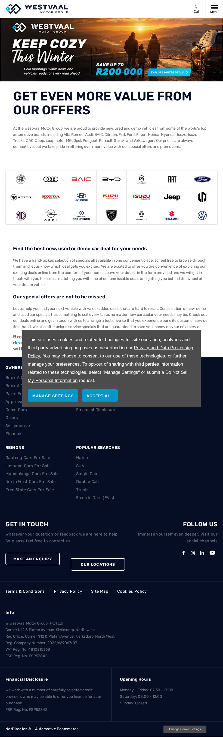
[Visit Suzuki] (172, 215)
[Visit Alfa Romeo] (21, 179)
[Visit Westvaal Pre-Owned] (81, 215)
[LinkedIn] (202, 553)
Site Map (99, 591)
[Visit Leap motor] (202, 197)
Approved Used (20, 401)
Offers (11, 417)
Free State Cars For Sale (29, 489)
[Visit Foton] (21, 197)
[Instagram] (193, 553)
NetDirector (16, 729)
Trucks (82, 489)
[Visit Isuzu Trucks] (142, 197)
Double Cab (87, 481)
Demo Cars (16, 409)
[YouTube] (212, 554)
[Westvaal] (36, 9)
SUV (80, 465)
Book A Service (20, 377)
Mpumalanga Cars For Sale (31, 473)
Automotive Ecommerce (57, 729)
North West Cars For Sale (30, 481)
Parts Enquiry (19, 393)
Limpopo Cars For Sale (28, 465)
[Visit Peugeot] (111, 215)
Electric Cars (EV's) (95, 497)
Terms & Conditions (25, 591)
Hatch (82, 457)
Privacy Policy (68, 591)
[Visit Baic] (81, 179)
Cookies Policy (132, 591)
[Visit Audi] (51, 179)
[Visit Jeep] (172, 197)
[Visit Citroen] (142, 179)
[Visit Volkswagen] (202, 215)
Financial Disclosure (96, 409)
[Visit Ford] (202, 179)
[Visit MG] (21, 215)
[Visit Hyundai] (81, 197)
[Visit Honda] (51, 197)
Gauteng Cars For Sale (27, 457)
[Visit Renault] (142, 215)
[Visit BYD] (111, 179)
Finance (13, 433)
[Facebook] (184, 553)
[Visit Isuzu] (111, 197)
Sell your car (17, 425)
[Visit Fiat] (172, 179)
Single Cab (86, 473)
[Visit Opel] (51, 215)
